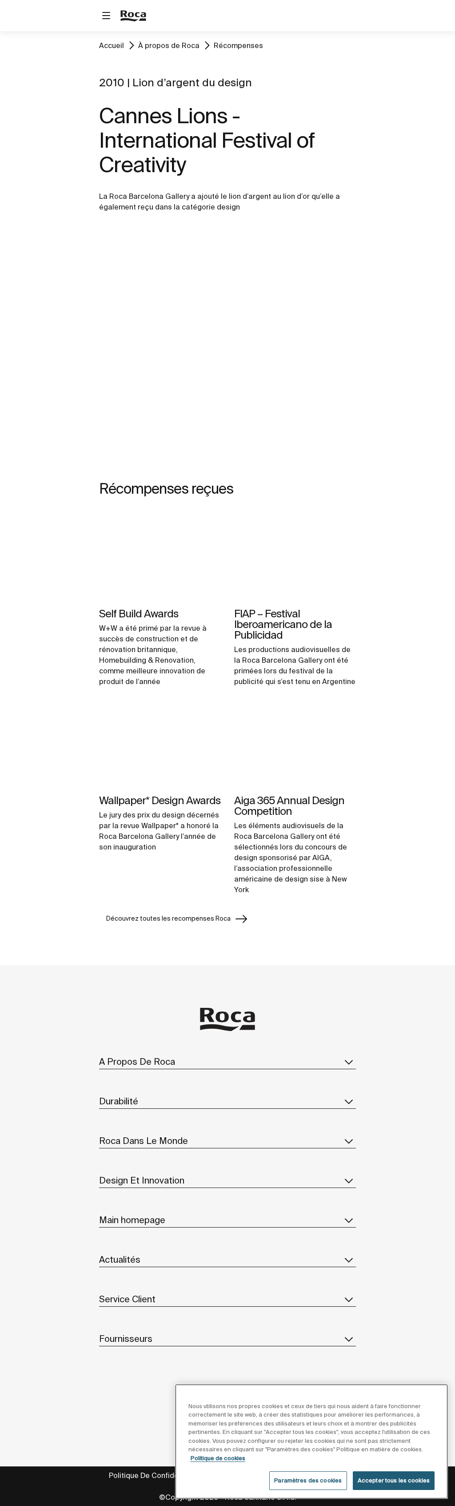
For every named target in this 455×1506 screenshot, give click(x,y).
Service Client (127, 1299)
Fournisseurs (125, 1338)
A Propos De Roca (137, 1061)
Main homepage (132, 1220)
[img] (160, 556)
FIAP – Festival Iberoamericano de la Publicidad (283, 624)
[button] (349, 1062)
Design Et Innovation (141, 1180)
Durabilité (118, 1101)
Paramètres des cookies (308, 1480)
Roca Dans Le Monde (143, 1141)
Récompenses (238, 45)
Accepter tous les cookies (394, 1480)
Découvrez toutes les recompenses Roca (168, 918)
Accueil (111, 45)
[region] (311, 1441)
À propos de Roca (169, 45)
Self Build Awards (138, 614)
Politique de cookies (218, 1458)
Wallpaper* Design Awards (159, 800)
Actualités (119, 1259)
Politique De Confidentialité (155, 1475)
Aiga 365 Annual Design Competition (289, 805)
